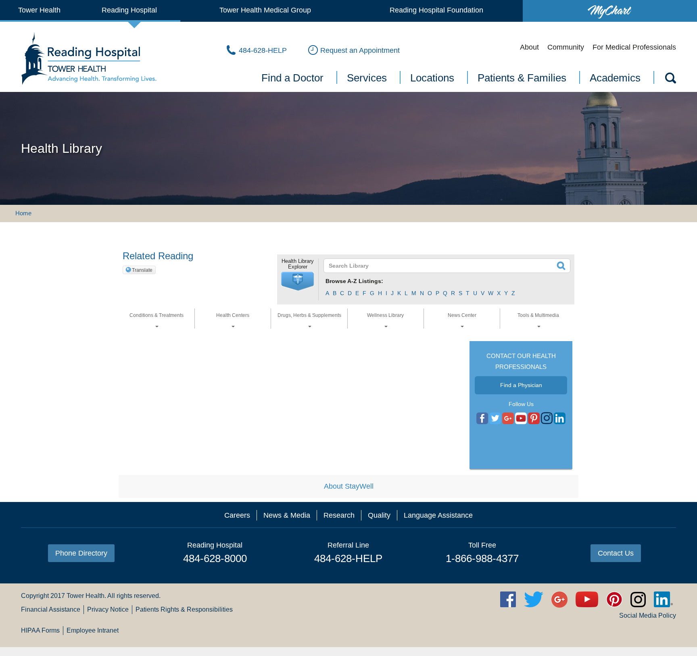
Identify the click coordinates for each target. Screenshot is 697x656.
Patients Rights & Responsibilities (184, 609)
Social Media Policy (647, 615)
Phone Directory (81, 553)
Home (23, 213)
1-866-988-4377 (482, 558)
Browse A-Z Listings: (354, 281)
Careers (237, 515)
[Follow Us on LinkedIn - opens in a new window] (560, 418)
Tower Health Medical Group (265, 10)
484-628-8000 (215, 558)
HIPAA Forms (40, 630)
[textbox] (442, 266)
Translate (142, 270)
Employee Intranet (93, 630)
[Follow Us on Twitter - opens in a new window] (495, 418)
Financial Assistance (50, 609)
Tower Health (39, 10)
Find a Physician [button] (521, 385)
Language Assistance (438, 515)
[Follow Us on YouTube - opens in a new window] (508, 418)
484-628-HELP (348, 558)
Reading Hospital (129, 10)
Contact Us (616, 553)
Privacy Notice (108, 609)
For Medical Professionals (634, 47)
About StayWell (349, 486)
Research (339, 515)
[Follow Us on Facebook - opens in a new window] (482, 418)
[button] (297, 281)
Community (565, 47)
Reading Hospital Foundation (436, 10)
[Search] (670, 79)
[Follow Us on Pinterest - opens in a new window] (534, 418)
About (529, 47)
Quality (379, 515)
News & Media (286, 515)
